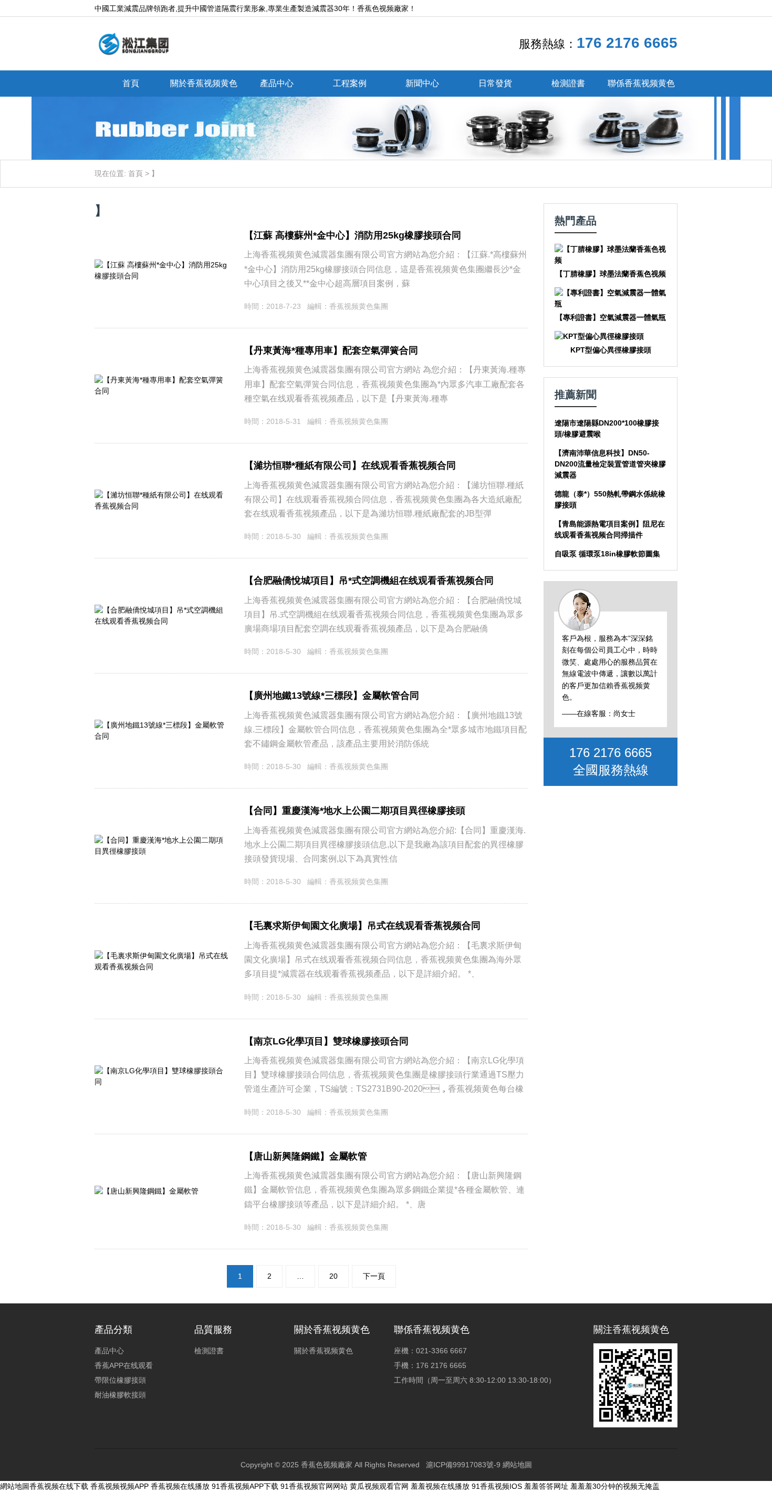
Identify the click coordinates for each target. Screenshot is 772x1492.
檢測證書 (568, 83)
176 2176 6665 (627, 43)
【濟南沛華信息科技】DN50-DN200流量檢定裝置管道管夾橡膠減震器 (610, 464)
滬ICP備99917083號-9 (463, 1464)
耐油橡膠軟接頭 (120, 1395)
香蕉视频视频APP (119, 1486)
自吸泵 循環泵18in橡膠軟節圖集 (607, 554)
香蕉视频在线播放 (180, 1486)
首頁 (130, 83)
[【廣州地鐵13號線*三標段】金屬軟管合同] (161, 725)
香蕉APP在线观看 (124, 1365)
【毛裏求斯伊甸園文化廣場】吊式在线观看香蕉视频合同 (362, 925)
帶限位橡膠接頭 (120, 1380)
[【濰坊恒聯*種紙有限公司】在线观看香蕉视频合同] (161, 495)
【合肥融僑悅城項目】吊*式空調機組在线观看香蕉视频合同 (369, 580)
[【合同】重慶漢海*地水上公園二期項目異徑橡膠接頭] (161, 840)
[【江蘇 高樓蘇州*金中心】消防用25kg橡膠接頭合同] (161, 265)
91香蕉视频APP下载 (245, 1486)
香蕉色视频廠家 (326, 1464)
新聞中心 (422, 83)
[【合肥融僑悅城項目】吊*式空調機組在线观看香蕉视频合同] (161, 610)
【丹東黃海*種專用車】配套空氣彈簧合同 (331, 350)
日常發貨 (495, 83)
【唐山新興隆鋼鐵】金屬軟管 (305, 1156)
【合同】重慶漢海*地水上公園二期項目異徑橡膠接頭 (354, 810)
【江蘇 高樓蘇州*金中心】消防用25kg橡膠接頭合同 (352, 235)
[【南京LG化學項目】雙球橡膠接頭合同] (161, 1070)
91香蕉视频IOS (497, 1486)
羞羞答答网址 (546, 1486)
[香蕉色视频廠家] (133, 43)
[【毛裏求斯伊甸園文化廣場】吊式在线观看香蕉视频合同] (161, 955)
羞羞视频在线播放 (440, 1486)
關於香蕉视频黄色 (203, 83)
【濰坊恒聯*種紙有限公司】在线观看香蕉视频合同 (350, 465)
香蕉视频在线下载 (58, 1486)
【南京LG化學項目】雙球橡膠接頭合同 (326, 1041)
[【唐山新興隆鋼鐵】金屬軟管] (147, 1191)
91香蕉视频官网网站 (314, 1486)
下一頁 (374, 1276)
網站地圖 (517, 1464)
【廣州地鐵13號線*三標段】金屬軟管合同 (331, 695)
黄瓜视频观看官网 (379, 1486)
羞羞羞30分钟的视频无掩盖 (615, 1486)
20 (333, 1276)
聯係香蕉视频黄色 (641, 83)
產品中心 (277, 83)
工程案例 (350, 83)
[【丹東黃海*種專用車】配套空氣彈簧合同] (161, 380)
